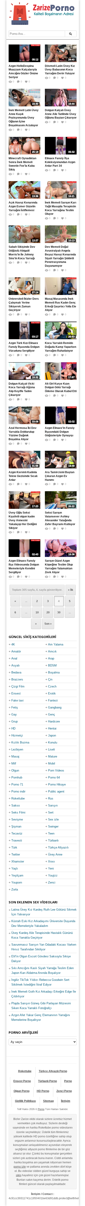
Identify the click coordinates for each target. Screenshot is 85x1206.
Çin (50, 679)
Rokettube (18, 798)
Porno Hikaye (57, 784)
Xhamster (17, 861)
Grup (14, 721)
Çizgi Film (17, 686)
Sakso (15, 805)
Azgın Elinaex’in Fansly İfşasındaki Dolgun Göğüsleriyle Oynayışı (60, 431)
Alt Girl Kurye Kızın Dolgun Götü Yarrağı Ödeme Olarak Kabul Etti (61, 387)
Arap (51, 658)
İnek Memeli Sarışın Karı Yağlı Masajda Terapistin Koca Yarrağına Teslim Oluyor (60, 208)
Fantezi (53, 700)
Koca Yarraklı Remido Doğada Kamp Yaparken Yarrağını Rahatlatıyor (60, 346)
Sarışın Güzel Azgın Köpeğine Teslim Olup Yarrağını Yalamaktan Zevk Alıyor (59, 566)
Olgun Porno (21, 1091)
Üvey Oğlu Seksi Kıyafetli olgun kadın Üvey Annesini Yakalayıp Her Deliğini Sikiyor (23, 520)
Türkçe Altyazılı (58, 847)
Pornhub (16, 777)
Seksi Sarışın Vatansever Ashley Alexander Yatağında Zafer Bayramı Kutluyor (60, 518)
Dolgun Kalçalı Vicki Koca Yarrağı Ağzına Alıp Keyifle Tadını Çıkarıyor (22, 389)
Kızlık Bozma (20, 742)
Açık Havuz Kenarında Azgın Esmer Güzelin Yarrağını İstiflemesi (23, 206)
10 (37, 612)
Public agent (56, 791)
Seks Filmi (18, 812)
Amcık (52, 651)
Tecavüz (16, 833)
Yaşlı (14, 868)
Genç (51, 714)
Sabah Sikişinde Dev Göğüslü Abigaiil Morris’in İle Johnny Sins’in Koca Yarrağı (22, 252)
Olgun (15, 770)
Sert (50, 812)
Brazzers (17, 679)
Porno (68, 1081)
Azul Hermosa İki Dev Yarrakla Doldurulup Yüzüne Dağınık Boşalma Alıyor (22, 433)
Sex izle (53, 819)
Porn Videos (56, 770)
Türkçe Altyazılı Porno (53, 1071)
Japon (52, 735)
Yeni (51, 868)
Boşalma (54, 672)
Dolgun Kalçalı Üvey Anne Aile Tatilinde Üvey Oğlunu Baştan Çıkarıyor (61, 114)
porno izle (20, 1166)
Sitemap (48, 1101)
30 (59, 612)
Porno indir (18, 791)
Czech (52, 686)
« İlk (70, 589)
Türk (14, 847)
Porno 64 (54, 777)
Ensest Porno (22, 1081)
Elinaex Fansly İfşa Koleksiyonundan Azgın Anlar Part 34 (60, 162)
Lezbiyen (17, 749)
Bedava (16, 672)
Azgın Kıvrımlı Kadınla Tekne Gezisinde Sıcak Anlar (23, 476)
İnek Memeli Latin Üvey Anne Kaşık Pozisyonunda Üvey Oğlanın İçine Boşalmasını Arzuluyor (24, 118)
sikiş (18, 1175)
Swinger (53, 826)
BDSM (52, 665)
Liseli (51, 749)
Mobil (51, 763)
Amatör (16, 651)
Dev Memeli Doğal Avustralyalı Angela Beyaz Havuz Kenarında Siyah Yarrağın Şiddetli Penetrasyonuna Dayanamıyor (60, 256)
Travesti (16, 840)
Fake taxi (17, 700)
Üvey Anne (55, 854)
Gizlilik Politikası (25, 1101)
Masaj (15, 756)
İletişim (65, 1101)
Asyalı (15, 665)
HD (13, 728)
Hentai (52, 728)
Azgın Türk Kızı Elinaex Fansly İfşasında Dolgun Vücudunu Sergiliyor (24, 346)
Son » (48, 623)
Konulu (52, 742)
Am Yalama (55, 644)
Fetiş (14, 707)
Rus (50, 798)
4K (13, 644)
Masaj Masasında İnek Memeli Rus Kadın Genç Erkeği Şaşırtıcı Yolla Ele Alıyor (60, 304)
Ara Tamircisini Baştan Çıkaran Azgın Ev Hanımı (59, 476)
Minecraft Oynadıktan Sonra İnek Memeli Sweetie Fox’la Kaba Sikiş (22, 164)
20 (48, 612)
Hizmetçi (17, 735)
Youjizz (53, 875)
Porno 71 (17, 784)
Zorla (14, 889)
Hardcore (54, 721)
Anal (14, 658)
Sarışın (53, 805)
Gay (14, 714)
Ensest (16, 693)
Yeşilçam (17, 875)
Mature (52, 756)
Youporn (16, 882)
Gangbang (54, 707)
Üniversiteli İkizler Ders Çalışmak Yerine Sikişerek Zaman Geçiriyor (24, 304)
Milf (13, 763)
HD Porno (43, 1091)
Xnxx (51, 861)
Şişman (16, 826)
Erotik (52, 693)
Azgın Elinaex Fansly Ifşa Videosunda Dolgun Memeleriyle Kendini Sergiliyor (24, 566)
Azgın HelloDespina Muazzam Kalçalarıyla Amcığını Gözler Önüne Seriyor (23, 71)
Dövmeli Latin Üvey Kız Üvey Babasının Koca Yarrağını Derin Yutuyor (60, 69)
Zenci (51, 882)
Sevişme (17, 819)
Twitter (15, 854)
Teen (51, 833)
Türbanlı (53, 840)
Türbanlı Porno (47, 1081)
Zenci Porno (64, 1091)
